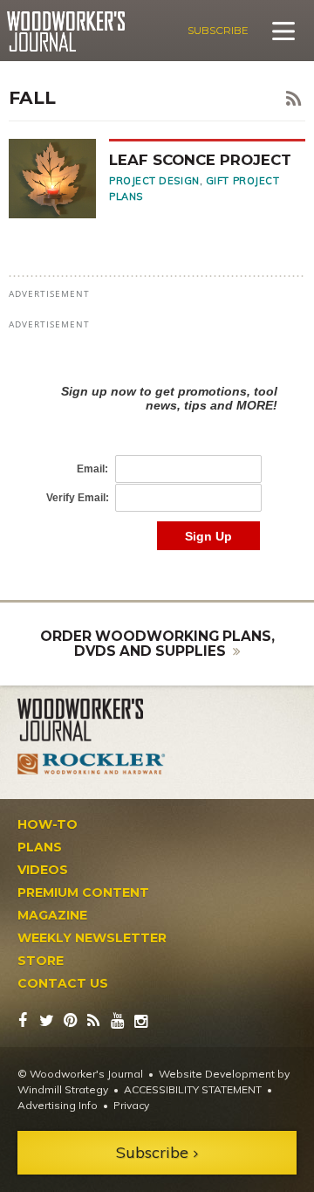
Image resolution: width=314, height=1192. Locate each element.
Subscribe (218, 30)
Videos (42, 870)
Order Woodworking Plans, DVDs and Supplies (157, 644)
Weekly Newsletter (92, 938)
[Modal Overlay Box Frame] (157, 449)
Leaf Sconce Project (200, 160)
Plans (39, 847)
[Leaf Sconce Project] (59, 178)
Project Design (154, 181)
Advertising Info (57, 1105)
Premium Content (83, 892)
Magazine (52, 915)
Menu (283, 30)
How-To (47, 824)
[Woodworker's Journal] (91, 720)
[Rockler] (91, 764)
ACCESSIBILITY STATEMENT (193, 1089)
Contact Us (62, 983)
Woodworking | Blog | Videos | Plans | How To (66, 31)
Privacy (131, 1105)
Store (40, 960)
